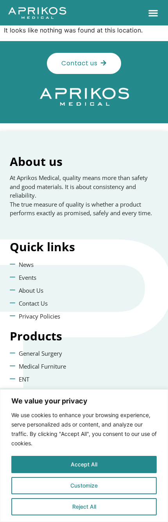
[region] (84, 455)
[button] (153, 12)
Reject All (84, 506)
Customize (84, 485)
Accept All (84, 464)
